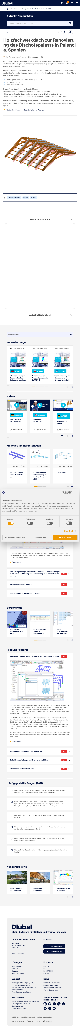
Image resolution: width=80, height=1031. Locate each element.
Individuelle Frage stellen (21, 985)
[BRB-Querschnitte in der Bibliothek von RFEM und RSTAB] (63, 618)
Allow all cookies (65, 537)
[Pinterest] (45, 1008)
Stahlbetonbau (17, 966)
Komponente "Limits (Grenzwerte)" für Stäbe (63, 422)
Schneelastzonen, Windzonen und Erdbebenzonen (24, 989)
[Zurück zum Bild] (38, 452)
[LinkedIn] (63, 1004)
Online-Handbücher (19, 1009)
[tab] (36, 486)
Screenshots (14, 607)
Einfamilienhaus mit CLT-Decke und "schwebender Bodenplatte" (16, 889)
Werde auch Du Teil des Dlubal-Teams (55, 998)
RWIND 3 (46, 973)
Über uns (30, 1021)
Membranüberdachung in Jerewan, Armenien (63, 889)
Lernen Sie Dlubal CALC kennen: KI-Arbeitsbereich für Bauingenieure (39, 421)
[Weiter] (72, 386)
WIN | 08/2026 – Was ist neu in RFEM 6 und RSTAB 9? (16, 421)
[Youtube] (49, 1004)
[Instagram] (54, 1008)
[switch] (30, 523)
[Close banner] (77, 492)
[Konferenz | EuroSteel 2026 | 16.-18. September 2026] (17, 618)
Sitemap (37, 1021)
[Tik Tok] (49, 1008)
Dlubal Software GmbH (23, 939)
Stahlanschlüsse (18, 973)
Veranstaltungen (17, 342)
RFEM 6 (25, 197)
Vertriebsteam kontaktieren (21, 992)
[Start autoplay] (8, 386)
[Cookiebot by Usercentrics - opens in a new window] (63, 492)
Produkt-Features (17, 649)
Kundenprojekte (17, 866)
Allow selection (40, 537)
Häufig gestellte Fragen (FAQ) (25, 783)
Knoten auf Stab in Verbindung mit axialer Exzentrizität (39, 476)
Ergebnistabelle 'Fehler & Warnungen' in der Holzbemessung (39, 631)
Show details (69, 531)
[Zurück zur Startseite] (7, 3)
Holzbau (15, 971)
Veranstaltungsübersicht (52, 988)
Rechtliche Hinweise (18, 1021)
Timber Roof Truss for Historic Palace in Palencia (25, 110)
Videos (11, 396)
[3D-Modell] (33, 452)
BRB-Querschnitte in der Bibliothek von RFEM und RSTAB (62, 631)
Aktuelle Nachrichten (38, 9)
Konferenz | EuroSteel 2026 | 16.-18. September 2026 (16, 631)
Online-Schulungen (50, 990)
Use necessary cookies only (15, 537)
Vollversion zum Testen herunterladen (25, 1001)
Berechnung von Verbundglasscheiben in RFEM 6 (40, 378)
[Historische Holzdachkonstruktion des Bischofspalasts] (40, 152)
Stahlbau (15, 969)
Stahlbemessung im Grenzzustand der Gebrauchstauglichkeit (18, 378)
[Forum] (45, 1004)
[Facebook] (54, 1004)
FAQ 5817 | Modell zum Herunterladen (16, 475)
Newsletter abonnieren (51, 983)
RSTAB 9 (33, 197)
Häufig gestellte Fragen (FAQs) (23, 983)
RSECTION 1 (48, 971)
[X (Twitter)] (59, 1004)
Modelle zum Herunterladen (24, 445)
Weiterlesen (16, 562)
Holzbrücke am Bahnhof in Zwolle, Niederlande (39, 889)
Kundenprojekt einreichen (21, 1004)
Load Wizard (61, 473)
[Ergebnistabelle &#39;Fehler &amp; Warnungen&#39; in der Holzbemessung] (40, 618)
